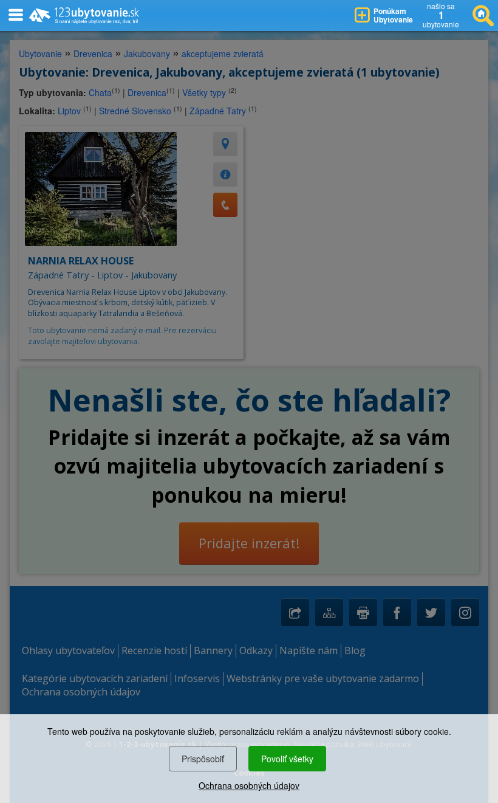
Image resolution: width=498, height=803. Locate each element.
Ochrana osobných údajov (249, 785)
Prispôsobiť (203, 759)
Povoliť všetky (287, 759)
